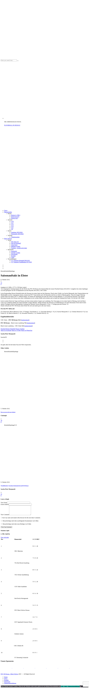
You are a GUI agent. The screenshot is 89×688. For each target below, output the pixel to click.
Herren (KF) (14, 218)
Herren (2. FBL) (15, 215)
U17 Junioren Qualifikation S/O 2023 (21, 262)
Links (12, 257)
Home (6, 677)
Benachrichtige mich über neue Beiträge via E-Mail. (17, 524)
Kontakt (13, 256)
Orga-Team (14, 245)
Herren (8, 329)
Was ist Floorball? (16, 243)
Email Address (5, 504)
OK (62, 686)
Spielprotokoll (25, 320)
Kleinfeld (12, 329)
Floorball (3, 329)
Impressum (7, 681)
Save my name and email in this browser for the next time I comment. (21, 517)
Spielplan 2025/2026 (17, 232)
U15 (12, 224)
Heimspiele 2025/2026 (17, 234)
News (5, 210)
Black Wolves (8, 238)
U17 (12, 223)
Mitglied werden (15, 246)
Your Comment (5, 514)
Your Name (4, 502)
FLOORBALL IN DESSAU (12, 125)
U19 (12, 221)
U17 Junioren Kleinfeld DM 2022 (20, 260)
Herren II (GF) (15, 216)
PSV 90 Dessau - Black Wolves (9, 674)
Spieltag (22, 329)
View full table (5, 537)
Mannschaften (8, 212)
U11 (12, 227)
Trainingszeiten (15, 237)
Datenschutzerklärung (10, 683)
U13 (12, 226)
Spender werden (15, 252)
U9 (12, 229)
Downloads (14, 254)
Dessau (18, 329)
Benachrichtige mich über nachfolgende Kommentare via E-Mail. (21, 521)
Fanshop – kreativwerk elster (19, 248)
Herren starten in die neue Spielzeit (8, 412)
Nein (65, 686)
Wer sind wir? (15, 241)
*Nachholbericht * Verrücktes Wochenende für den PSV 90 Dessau (15, 485)
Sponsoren (14, 251)
